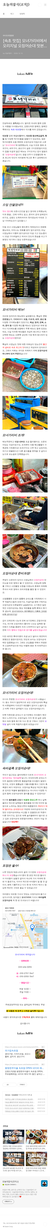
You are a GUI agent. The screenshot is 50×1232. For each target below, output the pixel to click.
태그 (12, 14)
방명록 (22, 14)
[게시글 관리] (13, 1085)
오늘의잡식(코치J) (16, 5)
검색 (40, 5)
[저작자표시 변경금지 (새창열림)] (29, 1085)
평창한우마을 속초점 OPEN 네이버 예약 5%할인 (24, 1068)
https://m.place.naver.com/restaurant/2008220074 (22, 1064)
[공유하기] (10, 1085)
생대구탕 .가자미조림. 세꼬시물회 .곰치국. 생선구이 (17, 1055)
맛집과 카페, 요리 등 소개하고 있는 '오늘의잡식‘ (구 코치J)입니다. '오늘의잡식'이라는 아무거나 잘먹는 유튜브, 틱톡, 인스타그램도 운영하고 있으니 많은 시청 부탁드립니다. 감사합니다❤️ (19, 1193)
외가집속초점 (11, 1050)
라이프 (7, 1095)
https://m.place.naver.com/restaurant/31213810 (22, 1047)
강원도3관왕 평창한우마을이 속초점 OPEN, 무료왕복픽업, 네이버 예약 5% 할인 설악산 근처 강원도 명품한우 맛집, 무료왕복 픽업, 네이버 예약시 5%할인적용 (25, 1072)
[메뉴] (45, 5)
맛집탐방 (15, 1095)
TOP (45, 1224)
